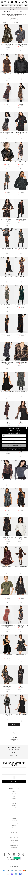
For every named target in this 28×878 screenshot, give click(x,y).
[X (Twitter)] (9, 854)
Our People (14, 818)
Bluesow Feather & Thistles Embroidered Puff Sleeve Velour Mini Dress (7, 655)
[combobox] (14, 773)
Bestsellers (18, 5)
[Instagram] (14, 854)
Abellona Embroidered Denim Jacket (21, 191)
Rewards (14, 825)
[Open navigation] (2, 2)
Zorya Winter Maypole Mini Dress (7, 44)
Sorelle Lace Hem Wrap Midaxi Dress (7, 276)
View (4, 22)
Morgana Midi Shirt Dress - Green (21, 248)
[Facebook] (4, 854)
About (14, 816)
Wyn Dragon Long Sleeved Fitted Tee (21, 479)
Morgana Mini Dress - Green (7, 191)
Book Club (14, 830)
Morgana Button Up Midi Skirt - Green (21, 391)
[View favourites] (23, 2)
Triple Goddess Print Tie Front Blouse (21, 362)
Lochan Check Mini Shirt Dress (7, 714)
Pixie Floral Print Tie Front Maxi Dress (21, 276)
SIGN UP (14, 781)
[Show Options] (24, 773)
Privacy (14, 842)
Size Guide (14, 803)
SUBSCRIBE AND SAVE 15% (14, 445)
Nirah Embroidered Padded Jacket (21, 73)
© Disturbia (14, 866)
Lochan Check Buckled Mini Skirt (7, 248)
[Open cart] (26, 2)
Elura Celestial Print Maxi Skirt (21, 334)
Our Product (14, 820)
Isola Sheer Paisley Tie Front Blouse (7, 479)
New (10, 5)
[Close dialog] (26, 428)
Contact (14, 793)
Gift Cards (14, 807)
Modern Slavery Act (14, 845)
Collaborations (14, 832)
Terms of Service (14, 840)
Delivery (14, 798)
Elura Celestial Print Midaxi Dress (7, 334)
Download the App (14, 823)
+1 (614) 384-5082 (14, 750)
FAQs (14, 796)
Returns (14, 800)
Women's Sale (14, 18)
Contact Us (15, 755)
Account (14, 791)
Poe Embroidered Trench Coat (21, 219)
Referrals (14, 805)
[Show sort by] (24, 22)
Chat (14, 752)
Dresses (4, 5)
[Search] (5, 2)
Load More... (14, 724)
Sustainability (14, 847)
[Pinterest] (19, 854)
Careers (14, 827)
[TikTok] (23, 854)
